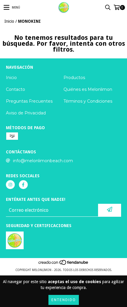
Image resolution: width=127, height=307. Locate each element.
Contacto (15, 89)
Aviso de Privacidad (26, 113)
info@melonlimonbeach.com (43, 160)
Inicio (9, 21)
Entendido (63, 300)
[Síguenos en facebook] (23, 184)
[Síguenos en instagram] (10, 184)
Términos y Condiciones (88, 101)
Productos (74, 77)
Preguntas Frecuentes (29, 101)
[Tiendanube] (63, 264)
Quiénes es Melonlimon (88, 89)
